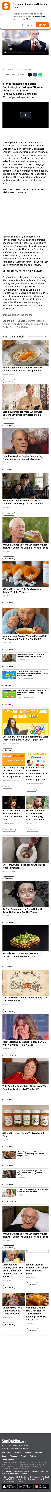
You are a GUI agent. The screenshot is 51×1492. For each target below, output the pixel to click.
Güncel (18, 1452)
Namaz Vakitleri (8, 1459)
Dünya (28, 1452)
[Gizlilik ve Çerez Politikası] (39, 1477)
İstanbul (34, 142)
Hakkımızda (6, 1448)
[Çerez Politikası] (9, 1479)
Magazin (13, 1456)
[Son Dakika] (25, 1441)
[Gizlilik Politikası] (22, 1477)
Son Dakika (6, 1452)
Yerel (23, 1456)
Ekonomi (38, 1452)
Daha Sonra (27, 25)
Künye (25, 1448)
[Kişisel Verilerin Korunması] (26, 1479)
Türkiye (37, 164)
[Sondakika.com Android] (25, 1486)
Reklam (14, 1448)
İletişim (19, 1448)
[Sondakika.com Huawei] (41, 1486)
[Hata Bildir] (20, 1481)
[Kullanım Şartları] (8, 1477)
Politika (33, 1456)
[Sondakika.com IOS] (9, 1486)
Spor (4, 1456)
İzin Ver (42, 25)
